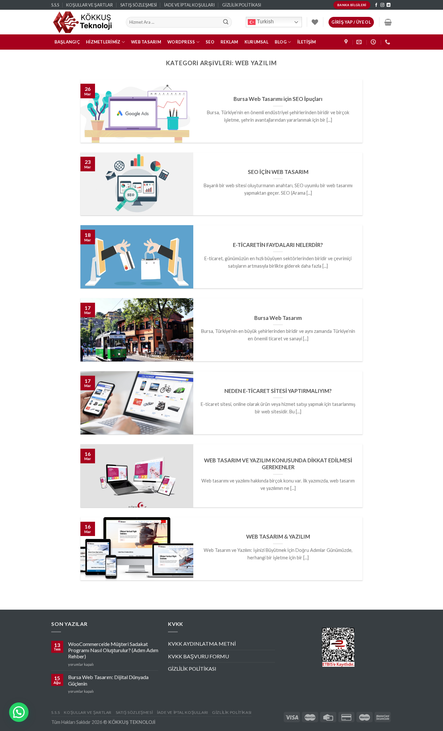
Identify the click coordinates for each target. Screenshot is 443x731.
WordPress (181, 41)
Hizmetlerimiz (103, 41)
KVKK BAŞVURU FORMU (198, 656)
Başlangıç (67, 41)
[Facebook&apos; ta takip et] (376, 5)
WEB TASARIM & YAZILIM (278, 536)
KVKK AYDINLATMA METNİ (202, 643)
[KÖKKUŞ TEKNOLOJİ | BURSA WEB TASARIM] (346, 42)
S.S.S (55, 4)
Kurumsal (257, 41)
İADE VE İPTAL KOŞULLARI (189, 4)
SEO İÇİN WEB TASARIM (278, 172)
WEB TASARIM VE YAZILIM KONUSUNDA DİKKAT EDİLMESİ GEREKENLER (278, 464)
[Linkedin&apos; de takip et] (388, 5)
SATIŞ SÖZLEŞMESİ (138, 4)
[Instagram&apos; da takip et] (382, 5)
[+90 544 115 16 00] (388, 42)
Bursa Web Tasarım (278, 318)
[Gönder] (226, 22)
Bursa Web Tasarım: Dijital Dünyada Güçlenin (108, 680)
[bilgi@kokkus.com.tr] (359, 42)
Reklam (229, 41)
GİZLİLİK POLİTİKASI (241, 4)
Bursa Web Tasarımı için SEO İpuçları (277, 99)
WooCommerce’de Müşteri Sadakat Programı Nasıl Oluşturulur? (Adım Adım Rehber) (113, 650)
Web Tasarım (146, 41)
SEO (210, 41)
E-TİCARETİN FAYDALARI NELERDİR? (278, 245)
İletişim (306, 41)
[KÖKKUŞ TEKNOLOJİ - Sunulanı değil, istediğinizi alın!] (83, 22)
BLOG (281, 41)
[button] (19, 712)
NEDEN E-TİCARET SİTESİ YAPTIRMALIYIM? (278, 391)
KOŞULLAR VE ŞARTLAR (89, 4)
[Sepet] (388, 22)
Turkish (265, 22)
